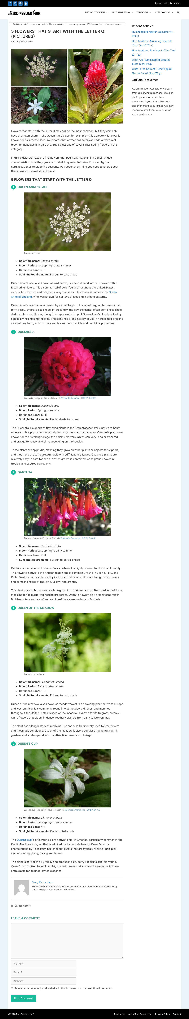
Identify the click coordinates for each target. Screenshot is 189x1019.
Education (142, 12)
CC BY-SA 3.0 (89, 398)
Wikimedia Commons (70, 398)
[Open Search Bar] (178, 12)
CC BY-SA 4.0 (88, 538)
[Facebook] (10, 3)
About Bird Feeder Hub (140, 1014)
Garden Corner (23, 905)
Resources (119, 1014)
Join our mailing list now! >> (168, 3)
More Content (162, 12)
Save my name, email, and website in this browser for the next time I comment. (63, 988)
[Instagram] (15, 3)
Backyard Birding (121, 12)
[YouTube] (26, 3)
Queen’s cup (24, 839)
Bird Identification (95, 12)
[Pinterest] (20, 3)
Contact (177, 1014)
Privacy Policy (162, 1014)
